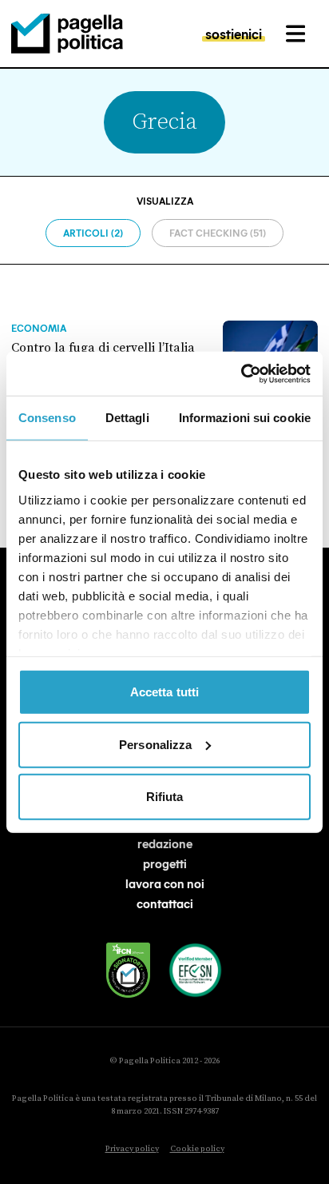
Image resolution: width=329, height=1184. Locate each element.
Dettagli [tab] (127, 418)
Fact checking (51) (217, 232)
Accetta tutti (164, 692)
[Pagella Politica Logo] (67, 34)
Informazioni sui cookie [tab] (245, 418)
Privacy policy (132, 1148)
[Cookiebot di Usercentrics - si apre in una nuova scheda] (241, 373)
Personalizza (155, 744)
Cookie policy (197, 1148)
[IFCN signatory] (128, 970)
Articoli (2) (93, 232)
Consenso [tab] (47, 418)
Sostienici (233, 33)
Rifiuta (165, 796)
